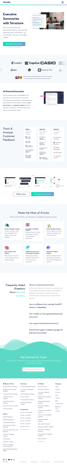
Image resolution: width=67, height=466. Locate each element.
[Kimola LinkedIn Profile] (11, 460)
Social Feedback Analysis (27, 394)
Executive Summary (57, 138)
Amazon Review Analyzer (10, 386)
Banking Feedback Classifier (46, 427)
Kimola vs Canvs (24, 426)
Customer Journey (57, 156)
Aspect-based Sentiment (43, 138)
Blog (56, 401)
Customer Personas (57, 143)
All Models (40, 441)
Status (58, 411)
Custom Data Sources (29, 146)
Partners (57, 392)
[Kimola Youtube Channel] (9, 460)
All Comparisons (24, 429)
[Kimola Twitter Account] (6, 460)
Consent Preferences (58, 461)
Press (56, 395)
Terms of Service (45, 461)
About (57, 386)
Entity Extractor (42, 386)
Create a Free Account (15, 44)
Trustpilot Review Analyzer (10, 394)
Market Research (8, 417)
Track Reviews (28, 142)
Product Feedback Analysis (27, 386)
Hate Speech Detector (44, 424)
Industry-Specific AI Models (43, 153)
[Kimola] (6, 2)
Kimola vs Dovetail (25, 421)
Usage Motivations (56, 148)
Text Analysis (6, 439)
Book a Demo (22, 194)
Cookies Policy (34, 461)
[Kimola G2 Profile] (14, 460)
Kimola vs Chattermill (26, 412)
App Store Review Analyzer (10, 406)
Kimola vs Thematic (25, 415)
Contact (57, 398)
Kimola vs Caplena (25, 423)
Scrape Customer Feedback (28, 156)
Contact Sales (59, 403)
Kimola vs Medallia (25, 418)
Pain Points (57, 152)
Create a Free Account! (43, 194)
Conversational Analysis (27, 399)
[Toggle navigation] (62, 2)
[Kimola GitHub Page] (3, 460)
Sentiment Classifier (43, 389)
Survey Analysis (24, 397)
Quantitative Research (9, 422)
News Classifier (42, 438)
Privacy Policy (23, 461)
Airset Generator (8, 408)
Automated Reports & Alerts (29, 151)
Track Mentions (28, 137)
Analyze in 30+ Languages (44, 158)
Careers (57, 389)
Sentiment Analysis (8, 442)
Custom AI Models (43, 148)
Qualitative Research (9, 419)
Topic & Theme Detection (42, 143)
